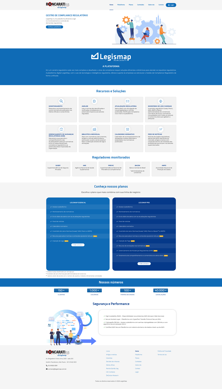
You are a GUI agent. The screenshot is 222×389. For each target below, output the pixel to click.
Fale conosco (77, 245)
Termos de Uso (162, 354)
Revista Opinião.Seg (112, 368)
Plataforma (121, 5)
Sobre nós (151, 5)
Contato (161, 5)
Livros (108, 351)
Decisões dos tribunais (112, 361)
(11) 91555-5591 (52, 365)
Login (172, 5)
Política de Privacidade (164, 351)
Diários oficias (110, 365)
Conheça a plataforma (54, 27)
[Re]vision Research (112, 375)
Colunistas (109, 358)
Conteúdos (140, 5)
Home (111, 5)
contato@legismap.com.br (57, 369)
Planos (131, 5)
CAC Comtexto (110, 372)
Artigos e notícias (111, 354)
